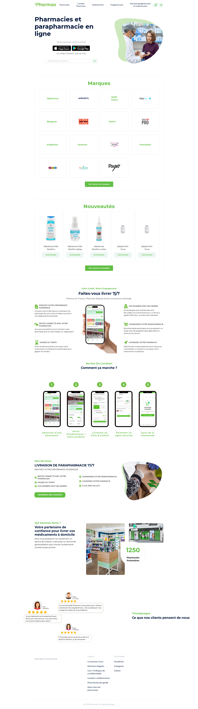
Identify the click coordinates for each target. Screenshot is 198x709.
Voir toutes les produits (99, 268)
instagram (119, 666)
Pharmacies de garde (97, 683)
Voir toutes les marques (99, 184)
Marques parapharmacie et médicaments (140, 5)
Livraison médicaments (98, 678)
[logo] (45, 5)
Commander (51, 255)
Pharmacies (64, 5)
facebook (119, 662)
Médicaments (98, 5)
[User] (161, 5)
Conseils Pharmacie (80, 5)
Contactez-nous (95, 662)
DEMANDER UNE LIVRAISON (50, 495)
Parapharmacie (116, 5)
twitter (117, 671)
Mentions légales (95, 666)
